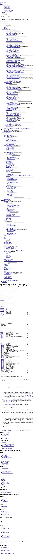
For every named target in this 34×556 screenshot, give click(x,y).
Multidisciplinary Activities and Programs (11, 61)
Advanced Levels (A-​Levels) (11, 187)
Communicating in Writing (11, 181)
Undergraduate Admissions (7, 201)
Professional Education (9, 83)
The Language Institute (5, 464)
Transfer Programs (8, 167)
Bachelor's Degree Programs (10, 173)
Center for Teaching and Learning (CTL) (11, 154)
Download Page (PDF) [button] (5, 550)
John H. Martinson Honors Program (11, 160)
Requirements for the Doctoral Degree (11, 142)
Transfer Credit (9, 208)
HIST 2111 (2, 300)
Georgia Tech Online (5, 463)
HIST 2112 (2, 301)
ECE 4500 (2, 348)
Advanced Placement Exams (11, 188)
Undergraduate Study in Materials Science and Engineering (15, 72)
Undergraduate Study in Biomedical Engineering (14, 76)
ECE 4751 (2, 349)
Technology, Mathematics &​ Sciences (12, 182)
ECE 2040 (1, 335)
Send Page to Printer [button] (5, 547)
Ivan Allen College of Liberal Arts (8, 10)
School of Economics (9, 110)
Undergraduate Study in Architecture (12, 40)
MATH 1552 (2, 298)
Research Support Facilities (8, 145)
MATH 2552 (2, 323)
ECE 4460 (2, 346)
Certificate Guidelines (7, 246)
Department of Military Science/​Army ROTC (12, 103)
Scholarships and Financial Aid (6, 492)
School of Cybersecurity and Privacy (11, 35)
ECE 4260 (2, 360)
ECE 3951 (22, 395)
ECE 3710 (14, 399)
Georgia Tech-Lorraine (5, 461)
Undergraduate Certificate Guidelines (11, 248)
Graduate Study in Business (9, 126)
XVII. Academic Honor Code (8, 276)
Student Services (4, 281)
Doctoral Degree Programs (9, 137)
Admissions (3, 200)
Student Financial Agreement (8, 239)
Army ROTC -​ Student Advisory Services (13, 106)
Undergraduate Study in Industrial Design (13, 50)
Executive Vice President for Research (7, 473)
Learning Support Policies (9, 162)
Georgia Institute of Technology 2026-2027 (8, 553)
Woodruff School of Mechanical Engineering (12, 77)
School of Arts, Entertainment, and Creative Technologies (14, 41)
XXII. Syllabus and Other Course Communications (11, 280)
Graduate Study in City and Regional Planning (13, 47)
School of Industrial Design (9, 48)
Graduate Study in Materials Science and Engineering (14, 71)
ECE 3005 (1, 336)
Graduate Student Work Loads (10, 139)
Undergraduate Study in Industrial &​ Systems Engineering (15, 60)
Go (9, 16)
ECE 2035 (1, 333)
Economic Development (5, 512)
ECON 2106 (8, 430)
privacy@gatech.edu (25, 541)
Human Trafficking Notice (6, 535)
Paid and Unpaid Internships (11, 159)
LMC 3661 (3, 400)
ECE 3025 (1, 337)
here (4, 380)
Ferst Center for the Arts (5, 447)
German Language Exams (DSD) (12, 192)
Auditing (7, 253)
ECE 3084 (2, 359)
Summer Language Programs (10, 165)
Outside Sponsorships (10, 226)
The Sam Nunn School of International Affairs (12, 122)
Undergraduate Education (5, 483)
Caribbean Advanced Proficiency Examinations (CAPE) (15, 189)
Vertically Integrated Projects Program (11, 169)
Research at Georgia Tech (5, 472)
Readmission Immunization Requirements (13, 211)
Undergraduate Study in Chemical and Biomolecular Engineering (16, 64)
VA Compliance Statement (7, 242)
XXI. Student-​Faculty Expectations (9, 279)
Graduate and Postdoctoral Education (7, 482)
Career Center (4, 481)
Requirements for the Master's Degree (11, 143)
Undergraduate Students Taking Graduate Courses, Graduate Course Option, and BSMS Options (19, 198)
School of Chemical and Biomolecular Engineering (13, 62)
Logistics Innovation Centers (10, 149)
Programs (3, 12)
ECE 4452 (1, 343)
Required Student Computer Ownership (13, 205)
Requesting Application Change (10, 214)
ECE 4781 (2, 368)
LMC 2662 (28, 399)
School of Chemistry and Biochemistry (11, 87)
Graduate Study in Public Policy (11, 121)
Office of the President (7, 26)
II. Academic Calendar (7, 263)
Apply (3, 478)
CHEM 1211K (3, 319)
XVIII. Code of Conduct (7, 277)
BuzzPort (3, 479)
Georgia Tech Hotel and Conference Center (8, 446)
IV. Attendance (6, 265)
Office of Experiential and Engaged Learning (13, 158)
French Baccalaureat (10, 191)
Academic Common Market (9, 153)
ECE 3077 (26, 393)
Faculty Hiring (4, 500)
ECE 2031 (1, 332)
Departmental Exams (10, 190)
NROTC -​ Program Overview (11, 109)
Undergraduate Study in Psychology (12, 99)
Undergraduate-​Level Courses (8, 131)
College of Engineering (7, 8)
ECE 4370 (2, 357)
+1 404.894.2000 (2, 528)
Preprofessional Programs (9, 163)
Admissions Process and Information (11, 213)
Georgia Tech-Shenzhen (5, 462)
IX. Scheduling (6, 269)
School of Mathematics (9, 92)
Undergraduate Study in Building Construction (13, 45)
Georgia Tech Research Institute (10, 147)
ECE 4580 (2, 367)
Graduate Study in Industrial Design (12, 49)
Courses (3, 129)
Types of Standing (8, 219)
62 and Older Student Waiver (11, 228)
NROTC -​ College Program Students (12, 108)
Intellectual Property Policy (7, 258)
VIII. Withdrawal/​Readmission (8, 268)
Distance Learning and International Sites (9, 135)
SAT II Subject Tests (10, 194)
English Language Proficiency (10, 215)
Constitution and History (10, 184)
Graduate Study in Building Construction (13, 44)
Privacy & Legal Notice (13, 541)
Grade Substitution (8, 254)
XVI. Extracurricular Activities (8, 275)
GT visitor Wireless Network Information (8, 444)
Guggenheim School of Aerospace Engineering (12, 55)
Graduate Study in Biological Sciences (12, 85)
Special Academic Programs (8, 152)
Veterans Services (9, 232)
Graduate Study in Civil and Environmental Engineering (15, 66)
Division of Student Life (5, 491)
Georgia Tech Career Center (11, 156)
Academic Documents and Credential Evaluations (13, 216)
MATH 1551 (2, 313)
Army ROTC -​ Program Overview (12, 105)
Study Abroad (8, 171)
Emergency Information (5, 532)
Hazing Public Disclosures (6, 537)
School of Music (8, 51)
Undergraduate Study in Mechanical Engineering (14, 81)
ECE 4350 (2, 345)
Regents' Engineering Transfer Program (12, 168)
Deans (5, 27)
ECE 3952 (26, 395)
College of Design (6, 7)
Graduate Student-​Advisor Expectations (11, 140)
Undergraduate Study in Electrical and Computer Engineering (16, 69)
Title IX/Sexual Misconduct (6, 536)
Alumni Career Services (5, 507)
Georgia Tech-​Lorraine (12, 79)
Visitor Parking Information (6, 443)
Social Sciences (9, 183)
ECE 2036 (2, 334)
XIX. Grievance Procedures (8, 278)
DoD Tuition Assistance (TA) (13, 227)
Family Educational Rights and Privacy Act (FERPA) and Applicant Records (14, 250)
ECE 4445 (2, 365)
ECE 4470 (2, 347)
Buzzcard (3, 480)
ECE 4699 (8, 397)
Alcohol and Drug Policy (7, 245)
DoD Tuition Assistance (10, 234)
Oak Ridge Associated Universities (10, 150)
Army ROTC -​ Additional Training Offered (13, 104)
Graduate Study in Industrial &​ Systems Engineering (14, 59)
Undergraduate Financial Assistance (11, 229)
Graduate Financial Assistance (10, 222)
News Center (4, 435)
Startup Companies (4, 511)
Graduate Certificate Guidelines (10, 247)
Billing (5, 235)
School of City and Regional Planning (11, 46)
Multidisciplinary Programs (13, 80)
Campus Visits (4, 442)
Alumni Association (5, 506)
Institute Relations (4, 513)
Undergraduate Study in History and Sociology (14, 114)
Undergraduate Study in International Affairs (13, 124)
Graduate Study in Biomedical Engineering (13, 75)
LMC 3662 (7, 400)
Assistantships (9, 223)
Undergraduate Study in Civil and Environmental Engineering (16, 67)
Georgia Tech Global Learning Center (7, 445)
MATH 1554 (2, 314)
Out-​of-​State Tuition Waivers (11, 225)
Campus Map (7, 528)
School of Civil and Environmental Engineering (12, 65)
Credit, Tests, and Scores (9, 186)
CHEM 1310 (2, 318)
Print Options (4, 14)
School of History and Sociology (10, 112)
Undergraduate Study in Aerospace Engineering (14, 57)
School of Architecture (9, 38)
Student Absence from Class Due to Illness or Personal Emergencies (13, 261)
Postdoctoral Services (5, 501)
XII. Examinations (6, 271)
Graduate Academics (7, 136)
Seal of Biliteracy (9, 195)
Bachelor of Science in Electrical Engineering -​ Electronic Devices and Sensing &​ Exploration (17, 128)
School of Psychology (9, 97)
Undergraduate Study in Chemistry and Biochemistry (14, 89)
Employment (4, 531)
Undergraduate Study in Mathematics (12, 94)
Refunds (5, 238)
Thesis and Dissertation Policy (10, 144)
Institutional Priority (10, 178)
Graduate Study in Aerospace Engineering (13, 56)
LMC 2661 (25, 399)
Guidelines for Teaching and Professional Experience (13, 141)
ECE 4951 (30, 395)
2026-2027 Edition (4, 23)
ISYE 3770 (7, 404)
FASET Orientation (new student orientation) (13, 207)
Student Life (4, 485)
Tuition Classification (9, 241)
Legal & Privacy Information (6, 534)
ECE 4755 (2, 351)
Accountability (4, 538)
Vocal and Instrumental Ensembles (12, 53)
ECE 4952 (5, 396)
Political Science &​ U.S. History (11, 180)
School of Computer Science (10, 33)
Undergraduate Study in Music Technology (13, 52)
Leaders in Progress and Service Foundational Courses (13, 273)
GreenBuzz (3, 437)
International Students (10, 206)
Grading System (8, 255)
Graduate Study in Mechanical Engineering (13, 78)
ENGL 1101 (2, 308)
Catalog (1, 4)
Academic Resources (7, 133)
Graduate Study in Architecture (11, 39)
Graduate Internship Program (11, 157)
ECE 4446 (2, 366)
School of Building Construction (10, 43)
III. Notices (5, 264)
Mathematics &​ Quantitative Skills (12, 179)
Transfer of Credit (8, 218)
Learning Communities (9, 161)
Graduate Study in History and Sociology (13, 113)
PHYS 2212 (2, 312)
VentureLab (7, 151)
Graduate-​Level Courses (7, 130)
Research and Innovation (9, 170)
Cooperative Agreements (9, 174)
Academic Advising (10, 204)
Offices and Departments (5, 434)
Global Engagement (5, 468)
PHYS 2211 (2, 311)
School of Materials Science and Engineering (12, 70)
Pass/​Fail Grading (8, 256)
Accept (2, 542)
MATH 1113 (11, 400)
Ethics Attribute (9, 185)
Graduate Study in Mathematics (11, 93)
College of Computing (7, 6)
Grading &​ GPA (6, 251)
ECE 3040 (1, 338)
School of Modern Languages (10, 118)
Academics (3, 132)
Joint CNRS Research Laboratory (10, 148)
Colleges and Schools (5, 5)
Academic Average (8, 252)
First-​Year (7, 202)
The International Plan (9, 166)
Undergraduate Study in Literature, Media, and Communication (16, 117)
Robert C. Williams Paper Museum (7, 448)
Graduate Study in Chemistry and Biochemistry (14, 88)
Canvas (3, 487)
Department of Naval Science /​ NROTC (11, 107)
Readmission (7, 209)
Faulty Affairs (4, 499)
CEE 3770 (3, 404)
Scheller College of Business (8, 11)
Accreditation (6, 28)
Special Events (4, 436)
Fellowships (9, 224)
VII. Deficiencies (6, 267)
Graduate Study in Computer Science (12, 34)
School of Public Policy (9, 120)
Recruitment (5, 220)
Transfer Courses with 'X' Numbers (12, 196)
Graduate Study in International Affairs (12, 123)
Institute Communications (5, 438)
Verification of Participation (8, 243)
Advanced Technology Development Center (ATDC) (13, 146)
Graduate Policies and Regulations (10, 138)
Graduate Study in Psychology (11, 98)
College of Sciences (6, 9)
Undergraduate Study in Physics (11, 96)
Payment (5, 237)
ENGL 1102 (2, 309)
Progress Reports (8, 257)
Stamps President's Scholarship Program (11, 164)
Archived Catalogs (4, 282)
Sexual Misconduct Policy (7, 260)
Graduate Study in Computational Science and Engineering (15, 32)
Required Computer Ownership (8, 259)
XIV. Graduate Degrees (7, 274)
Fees (4, 236)
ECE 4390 (2, 356)
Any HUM (2, 306)
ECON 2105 (4, 430)
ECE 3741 (18, 399)
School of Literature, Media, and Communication (12, 115)
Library (3, 484)
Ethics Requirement (3, 327)
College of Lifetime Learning (8, 82)
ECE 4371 (2, 364)
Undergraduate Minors (7, 199)
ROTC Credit (9, 193)
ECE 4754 (2, 350)
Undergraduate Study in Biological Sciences (13, 86)
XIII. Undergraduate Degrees (8, 272)
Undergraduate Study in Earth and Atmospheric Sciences (15, 91)
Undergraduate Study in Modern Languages (13, 119)
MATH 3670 (12, 404)
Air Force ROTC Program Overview (12, 102)
